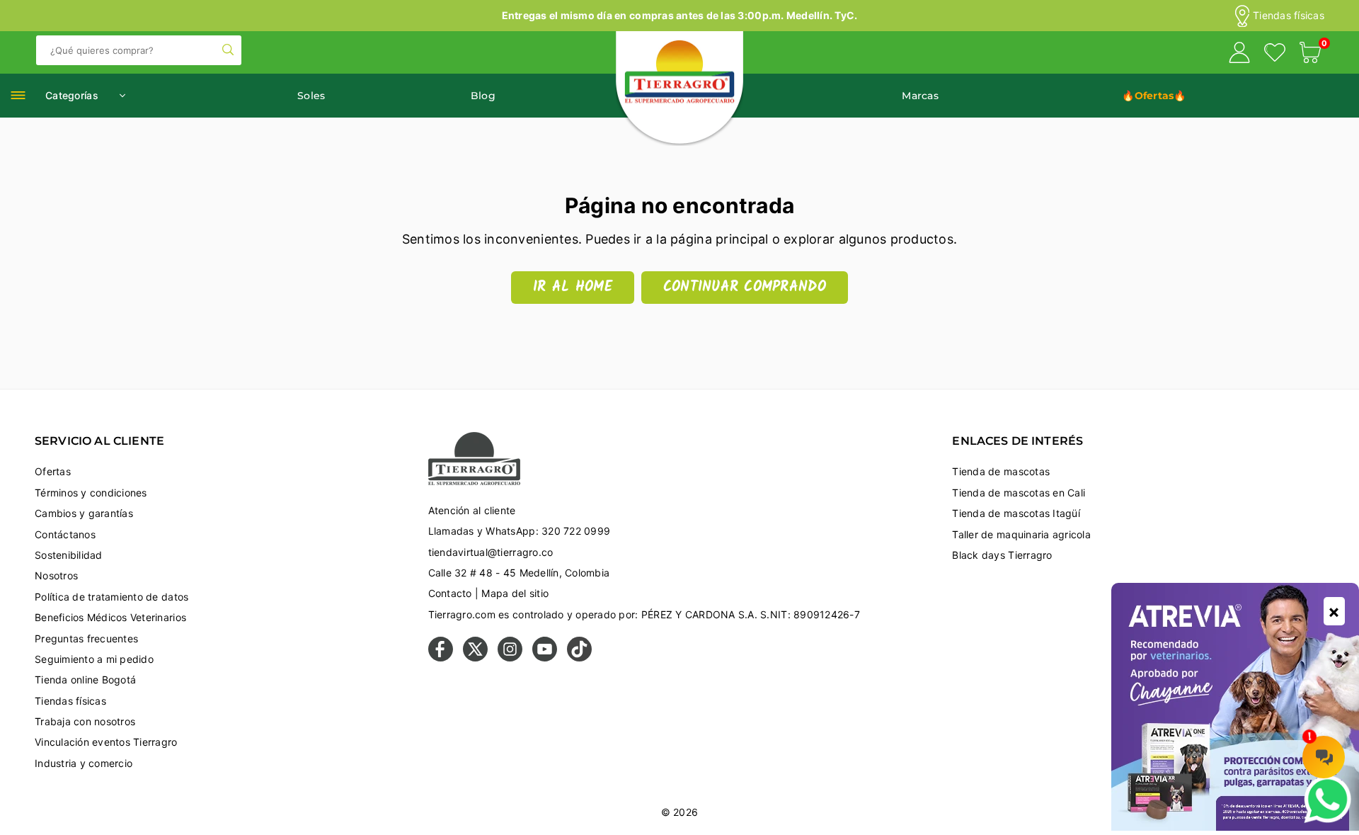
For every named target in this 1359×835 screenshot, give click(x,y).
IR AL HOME (572, 287)
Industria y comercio (83, 763)
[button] (1310, 54)
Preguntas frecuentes (86, 638)
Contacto (450, 593)
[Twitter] (475, 658)
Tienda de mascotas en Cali (1018, 493)
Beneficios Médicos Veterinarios (110, 617)
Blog (483, 95)
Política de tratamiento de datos (111, 597)
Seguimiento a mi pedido (94, 659)
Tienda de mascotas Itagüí (1016, 513)
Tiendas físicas (1288, 15)
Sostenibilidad (69, 555)
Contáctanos (65, 534)
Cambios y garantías (84, 513)
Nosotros (56, 575)
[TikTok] (579, 658)
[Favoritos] (1274, 54)
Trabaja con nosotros (85, 721)
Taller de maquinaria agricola (1021, 534)
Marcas (920, 95)
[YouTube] (544, 658)
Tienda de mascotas (1001, 471)
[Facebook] (440, 658)
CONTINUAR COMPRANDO (744, 287)
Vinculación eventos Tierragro (106, 742)
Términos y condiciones (91, 493)
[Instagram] (510, 658)
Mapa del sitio (515, 593)
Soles (311, 95)
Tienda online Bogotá (85, 680)
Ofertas (53, 471)
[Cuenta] (1239, 54)
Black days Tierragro (1002, 555)
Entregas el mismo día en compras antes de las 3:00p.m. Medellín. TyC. (680, 15)
